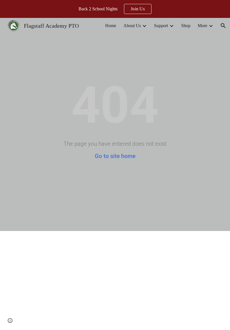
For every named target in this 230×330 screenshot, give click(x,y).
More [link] (202, 25)
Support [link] (161, 25)
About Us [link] (132, 25)
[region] (115, 9)
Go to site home (115, 156)
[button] (223, 25)
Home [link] (110, 25)
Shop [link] (185, 25)
